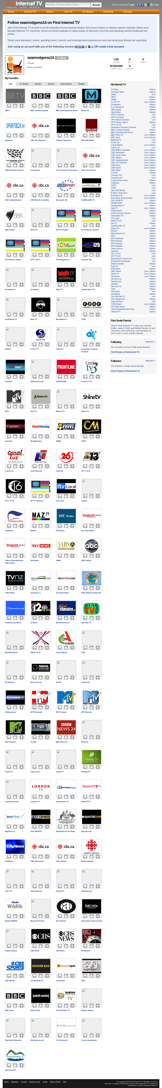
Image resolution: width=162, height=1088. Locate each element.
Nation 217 (60, 411)
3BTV (7, 110)
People (81, 84)
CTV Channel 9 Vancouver (67, 170)
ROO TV (34, 230)
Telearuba (9, 531)
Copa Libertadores (89, 1040)
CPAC (83, 319)
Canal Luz (9, 471)
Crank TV (9, 772)
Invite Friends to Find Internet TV (125, 371)
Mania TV (85, 110)
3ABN (58, 560)
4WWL (58, 441)
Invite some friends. (134, 366)
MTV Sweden (10, 742)
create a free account (111, 46)
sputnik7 (8, 441)
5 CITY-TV (35, 349)
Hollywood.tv (10, 712)
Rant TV (34, 319)
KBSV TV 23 (35, 652)
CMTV (83, 441)
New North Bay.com (13, 1040)
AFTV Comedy (62, 230)
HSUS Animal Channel (14, 170)
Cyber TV (60, 772)
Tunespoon (35, 170)
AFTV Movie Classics (90, 230)
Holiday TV (85, 772)
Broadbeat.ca (61, 319)
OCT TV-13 (85, 471)
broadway (35, 289)
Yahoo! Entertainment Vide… (123, 309)
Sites (11, 84)
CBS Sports (10, 980)
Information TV (62, 802)
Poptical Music (11, 951)
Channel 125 (86, 260)
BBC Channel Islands (39, 110)
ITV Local (60, 501)
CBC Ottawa (61, 861)
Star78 (58, 682)
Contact (24, 1082)
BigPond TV (10, 831)
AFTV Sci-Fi (35, 260)
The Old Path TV (63, 1010)
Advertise (14, 1082)
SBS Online (10, 230)
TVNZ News (10, 593)
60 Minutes (85, 951)
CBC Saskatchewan (13, 200)
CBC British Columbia (40, 200)
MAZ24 (33, 531)
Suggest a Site (34, 1082)
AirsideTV (60, 891)
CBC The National (38, 140)
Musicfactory (86, 891)
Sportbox (9, 140)
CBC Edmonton (37, 861)
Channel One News (13, 623)
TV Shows (24, 84)
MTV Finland (61, 712)
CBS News (60, 951)
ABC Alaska (86, 560)
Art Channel (61, 921)
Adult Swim (35, 1010)
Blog (64, 1082)
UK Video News (87, 531)
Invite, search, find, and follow (126, 328)
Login (132, 4)
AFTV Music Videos (13, 260)
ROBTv (8, 349)
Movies (38, 84)
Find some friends (141, 347)
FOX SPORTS (36, 831)
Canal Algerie (61, 652)
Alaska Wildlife (11, 921)
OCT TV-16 (9, 501)
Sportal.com (86, 831)
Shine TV (85, 411)
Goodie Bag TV (37, 980)
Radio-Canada (87, 861)
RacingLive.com (37, 1040)
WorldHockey (36, 441)
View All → (150, 342)
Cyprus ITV (35, 772)
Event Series (66, 84)
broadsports (10, 289)
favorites (116, 60)
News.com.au (36, 682)
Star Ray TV (86, 623)
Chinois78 (85, 682)
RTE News (60, 531)
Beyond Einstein (37, 921)
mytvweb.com (36, 891)
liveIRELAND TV (88, 200)
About (6, 1082)
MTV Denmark (36, 712)
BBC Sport (9, 1010)
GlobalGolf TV (11, 319)
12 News (34, 623)
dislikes (143, 60)
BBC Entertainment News (66, 110)
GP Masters (10, 682)
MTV (7, 411)
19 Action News (62, 593)
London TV (35, 802)
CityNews (9, 861)
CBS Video (35, 951)
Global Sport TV (88, 289)
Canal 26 (59, 471)
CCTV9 (33, 742)
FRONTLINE (61, 381)
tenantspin (60, 980)
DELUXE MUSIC (87, 140)
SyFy (83, 980)
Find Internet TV (24, 4)
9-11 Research (62, 1040)
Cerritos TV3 (86, 381)
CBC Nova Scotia (88, 170)
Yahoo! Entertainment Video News (14, 561)
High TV (59, 289)
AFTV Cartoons (37, 501)
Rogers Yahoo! (87, 1010)
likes (129, 60)
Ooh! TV (8, 891)
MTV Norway (86, 712)
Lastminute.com (12, 802)
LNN (83, 652)
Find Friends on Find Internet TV (125, 352)
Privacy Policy (55, 1082)
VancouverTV (10, 1070)
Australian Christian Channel (89, 350)
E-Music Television (64, 140)
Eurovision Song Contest (91, 921)
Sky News (35, 560)
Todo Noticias (36, 471)
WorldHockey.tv (11, 652)
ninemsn (8, 381)
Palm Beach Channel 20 (91, 593)
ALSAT (84, 501)
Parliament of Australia (65, 831)
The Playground (62, 260)
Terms (45, 1082)
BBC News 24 (61, 742)
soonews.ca (35, 593)
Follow (61, 57)
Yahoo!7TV (85, 802)
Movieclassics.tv (63, 623)
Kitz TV (34, 411)
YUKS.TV (59, 349)
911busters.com (37, 381)
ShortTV (84, 742)
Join (157, 4)
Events (51, 84)
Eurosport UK (61, 200)
